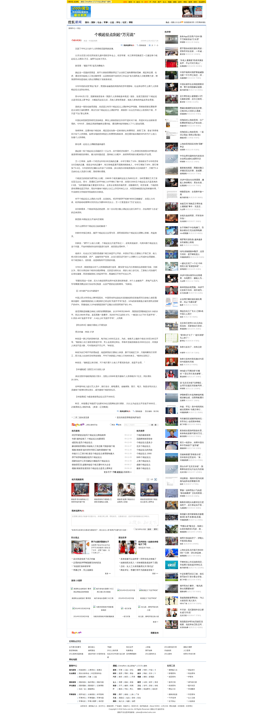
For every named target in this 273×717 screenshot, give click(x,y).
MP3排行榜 (192, 682)
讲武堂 (101, 701)
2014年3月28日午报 (81, 616)
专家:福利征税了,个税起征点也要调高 (88, 439)
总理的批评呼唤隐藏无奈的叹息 (87, 562)
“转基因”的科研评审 (82, 566)
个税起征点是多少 (144, 442)
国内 (87, 22)
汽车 (154, 2)
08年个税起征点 (143, 457)
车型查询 (191, 694)
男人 (131, 689)
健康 (126, 686)
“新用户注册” (114, 530)
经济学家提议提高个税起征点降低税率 (89, 435)
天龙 (114, 698)
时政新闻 (82, 670)
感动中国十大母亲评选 (96, 654)
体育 (130, 2)
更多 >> (108, 574)
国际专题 (100, 682)
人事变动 (91, 670)
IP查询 (190, 677)
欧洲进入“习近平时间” (148, 598)
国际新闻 (72, 682)
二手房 (132, 677)
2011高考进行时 (170, 647)
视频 (169, 2)
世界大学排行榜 (189, 654)
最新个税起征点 (143, 468)
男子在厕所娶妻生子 (100, 542)
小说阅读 (191, 701)
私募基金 (129, 650)
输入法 (121, 701)
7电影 (109, 647)
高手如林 (148, 650)
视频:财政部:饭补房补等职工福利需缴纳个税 (91, 450)
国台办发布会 (84, 673)
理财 (126, 673)
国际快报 (82, 682)
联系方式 (135, 706)
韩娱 (145, 673)
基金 (131, 673)
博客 (185, 2)
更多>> (155, 622)
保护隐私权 (144, 706)
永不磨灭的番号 (75, 647)
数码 (120, 689)
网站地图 (172, 706)
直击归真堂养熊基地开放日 (129, 417)
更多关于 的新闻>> (118, 472)
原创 (150, 686)
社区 (125, 22)
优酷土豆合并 (176, 22)
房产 (159, 2)
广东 (137, 694)
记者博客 (100, 686)
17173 (95, 2)
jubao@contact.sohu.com (146, 712)
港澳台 (99, 670)
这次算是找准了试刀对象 (84, 559)
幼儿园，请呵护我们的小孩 (148, 616)
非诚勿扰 (167, 650)
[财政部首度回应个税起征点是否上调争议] (149, 489)
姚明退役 (91, 650)
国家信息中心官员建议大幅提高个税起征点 (91, 461)
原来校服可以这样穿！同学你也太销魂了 (138, 559)
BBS (195, 2)
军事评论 (82, 698)
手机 (126, 689)
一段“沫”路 (126, 616)
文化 (139, 686)
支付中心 (102, 706)
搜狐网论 (91, 689)
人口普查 (186, 650)
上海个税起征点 (143, 461)
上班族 (147, 647)
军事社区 (82, 701)
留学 (150, 682)
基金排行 (191, 670)
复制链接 (142, 45)
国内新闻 (72, 670)
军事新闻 (72, 694)
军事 (106, 22)
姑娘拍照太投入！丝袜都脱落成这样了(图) (139, 562)
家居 (126, 677)
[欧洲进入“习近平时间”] (148, 590)
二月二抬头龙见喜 (81, 417)
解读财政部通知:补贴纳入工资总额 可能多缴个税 (93, 446)
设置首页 (83, 706)
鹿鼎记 (121, 698)
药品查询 (191, 673)
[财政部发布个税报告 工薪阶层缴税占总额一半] (103, 489)
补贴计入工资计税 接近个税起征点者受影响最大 (93, 453)
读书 (145, 686)
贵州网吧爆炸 (131, 654)
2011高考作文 (150, 654)
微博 (190, 2)
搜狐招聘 (110, 706)
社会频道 (72, 673)
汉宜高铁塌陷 (200, 22)
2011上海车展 (112, 650)
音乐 (150, 673)
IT (150, 2)
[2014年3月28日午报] (81, 608)
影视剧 (151, 677)
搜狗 (109, 2)
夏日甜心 (91, 647)
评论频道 (72, 686)
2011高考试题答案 (76, 654)
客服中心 (126, 706)
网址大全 (172, 689)
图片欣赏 (191, 686)
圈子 (120, 694)
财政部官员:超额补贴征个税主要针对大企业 (91, 464)
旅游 (114, 686)
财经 (114, 673)
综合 (79, 28)
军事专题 (100, 698)
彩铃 (133, 698)
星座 (131, 682)
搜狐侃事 (82, 677)
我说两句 (202, 2)
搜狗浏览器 (173, 694)
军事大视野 (92, 701)
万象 (89, 677)
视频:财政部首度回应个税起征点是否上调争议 (92, 468)
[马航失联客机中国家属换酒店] (103, 608)
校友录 (155, 689)
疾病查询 (172, 686)
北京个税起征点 (143, 446)
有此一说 (82, 689)
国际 (93, 22)
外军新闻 (100, 694)
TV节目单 (172, 698)
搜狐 (82, 2)
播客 (175, 2)
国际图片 (91, 686)
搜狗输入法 (173, 670)
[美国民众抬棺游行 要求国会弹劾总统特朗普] (81, 590)
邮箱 (126, 694)
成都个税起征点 (143, 464)
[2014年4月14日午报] (126, 590)
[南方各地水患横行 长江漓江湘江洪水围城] (103, 590)
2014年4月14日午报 (126, 598)
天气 (120, 686)
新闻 (114, 670)
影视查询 (172, 673)
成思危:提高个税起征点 (82, 442)
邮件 (180, 2)
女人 (164, 2)
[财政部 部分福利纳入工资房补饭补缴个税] (80, 489)
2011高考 (168, 654)
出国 (145, 682)
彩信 (139, 698)
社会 (100, 22)
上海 (132, 694)
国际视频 (82, 686)
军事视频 (91, 698)
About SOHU (155, 706)
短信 (128, 698)
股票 (120, 673)
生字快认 (172, 701)
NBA (145, 670)
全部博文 (189, 706)
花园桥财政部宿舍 (144, 439)
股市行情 (172, 682)
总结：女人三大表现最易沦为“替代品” (137, 566)
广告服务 (118, 706)
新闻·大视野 (76, 580)
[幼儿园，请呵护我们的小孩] (148, 608)
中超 (151, 670)
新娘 (126, 682)
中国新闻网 (93, 41)
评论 (118, 22)
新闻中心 (72, 28)
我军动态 (82, 694)
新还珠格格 (73, 650)
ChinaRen (88, 2)
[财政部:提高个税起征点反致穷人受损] (126, 489)
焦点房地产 (102, 2)
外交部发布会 (96, 673)
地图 (128, 701)
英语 (156, 682)
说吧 (133, 701)
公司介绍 (164, 706)
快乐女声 (129, 647)
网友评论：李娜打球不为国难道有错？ (137, 570)
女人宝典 (191, 698)
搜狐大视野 (187, 647)
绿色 (156, 686)
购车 (120, 677)
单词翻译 (191, 689)
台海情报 (91, 694)
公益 (112, 22)
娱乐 (138, 2)
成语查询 (172, 677)
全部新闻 (181, 706)
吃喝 (131, 686)
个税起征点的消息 (144, 450)
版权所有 (161, 709)
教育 (139, 682)
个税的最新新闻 (143, 435)
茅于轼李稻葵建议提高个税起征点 (87, 457)
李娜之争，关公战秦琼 (83, 570)
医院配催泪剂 (189, 22)
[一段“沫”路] (126, 608)
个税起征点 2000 (144, 453)
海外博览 (91, 682)
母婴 (120, 682)
